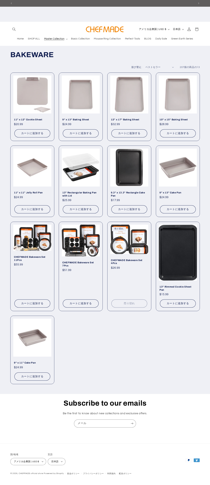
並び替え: (136, 67)
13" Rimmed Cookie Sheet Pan (175, 288)
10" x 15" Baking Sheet (173, 119)
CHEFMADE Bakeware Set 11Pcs (29, 258)
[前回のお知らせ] (11, 3)
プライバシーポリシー (93, 473)
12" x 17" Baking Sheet (125, 119)
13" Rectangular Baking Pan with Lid (79, 194)
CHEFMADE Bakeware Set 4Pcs (126, 261)
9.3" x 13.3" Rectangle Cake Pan (128, 194)
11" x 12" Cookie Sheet (28, 119)
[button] (14, 29)
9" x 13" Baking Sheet (75, 119)
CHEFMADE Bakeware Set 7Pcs (78, 264)
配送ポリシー (125, 473)
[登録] (132, 424)
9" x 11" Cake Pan (25, 362)
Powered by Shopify (54, 473)
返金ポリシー (73, 473)
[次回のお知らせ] (198, 3)
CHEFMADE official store (31, 473)
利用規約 (111, 473)
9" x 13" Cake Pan (170, 192)
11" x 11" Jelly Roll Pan (28, 192)
